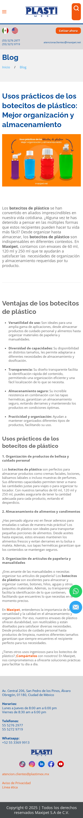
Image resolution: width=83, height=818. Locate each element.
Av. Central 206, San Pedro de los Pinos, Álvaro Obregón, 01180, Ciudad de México (36, 693)
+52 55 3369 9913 (16, 742)
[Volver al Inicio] (41, 11)
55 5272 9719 (12, 729)
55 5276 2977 (12, 725)
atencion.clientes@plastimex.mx (25, 774)
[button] (4, 11)
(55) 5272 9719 (11, 44)
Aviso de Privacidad (16, 783)
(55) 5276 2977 (11, 40)
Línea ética (10, 787)
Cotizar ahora (68, 31)
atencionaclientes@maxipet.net (62, 42)
